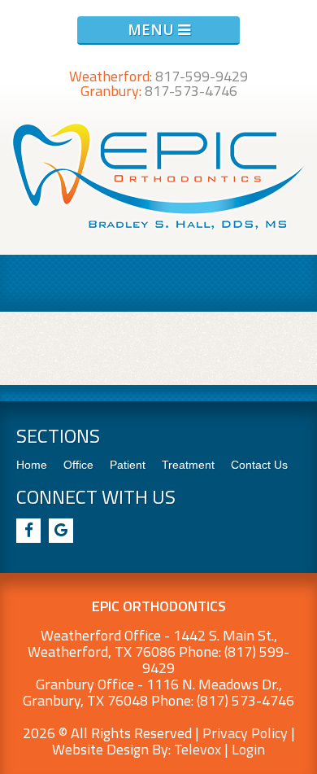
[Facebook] (28, 530)
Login (248, 749)
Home (31, 464)
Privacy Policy (245, 733)
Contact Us (259, 464)
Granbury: (158, 91)
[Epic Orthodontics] (159, 229)
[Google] (61, 530)
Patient (127, 464)
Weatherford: (158, 76)
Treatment (188, 464)
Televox (197, 749)
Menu (153, 29)
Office (78, 464)
